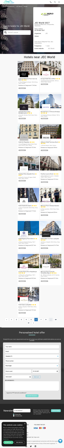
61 (29, 323)
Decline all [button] (19, 442)
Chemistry (37, 25)
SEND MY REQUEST (32, 395)
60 (56, 319)
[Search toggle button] (55, 2)
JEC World (19, 6)
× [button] (24, 423)
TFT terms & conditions (19, 393)
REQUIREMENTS (9, 380)
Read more (6, 439)
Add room (36, 377)
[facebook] (26, 446)
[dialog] (14, 434)
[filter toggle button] (60, 441)
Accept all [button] (8, 442)
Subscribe (18, 414)
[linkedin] (35, 446)
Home (4, 6)
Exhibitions (11, 6)
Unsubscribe (18, 416)
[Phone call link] (51, 2)
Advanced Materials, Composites (44, 24)
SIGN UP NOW (55, 410)
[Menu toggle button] (59, 2)
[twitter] (31, 446)
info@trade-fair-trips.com (32, 437)
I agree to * (16, 393)
